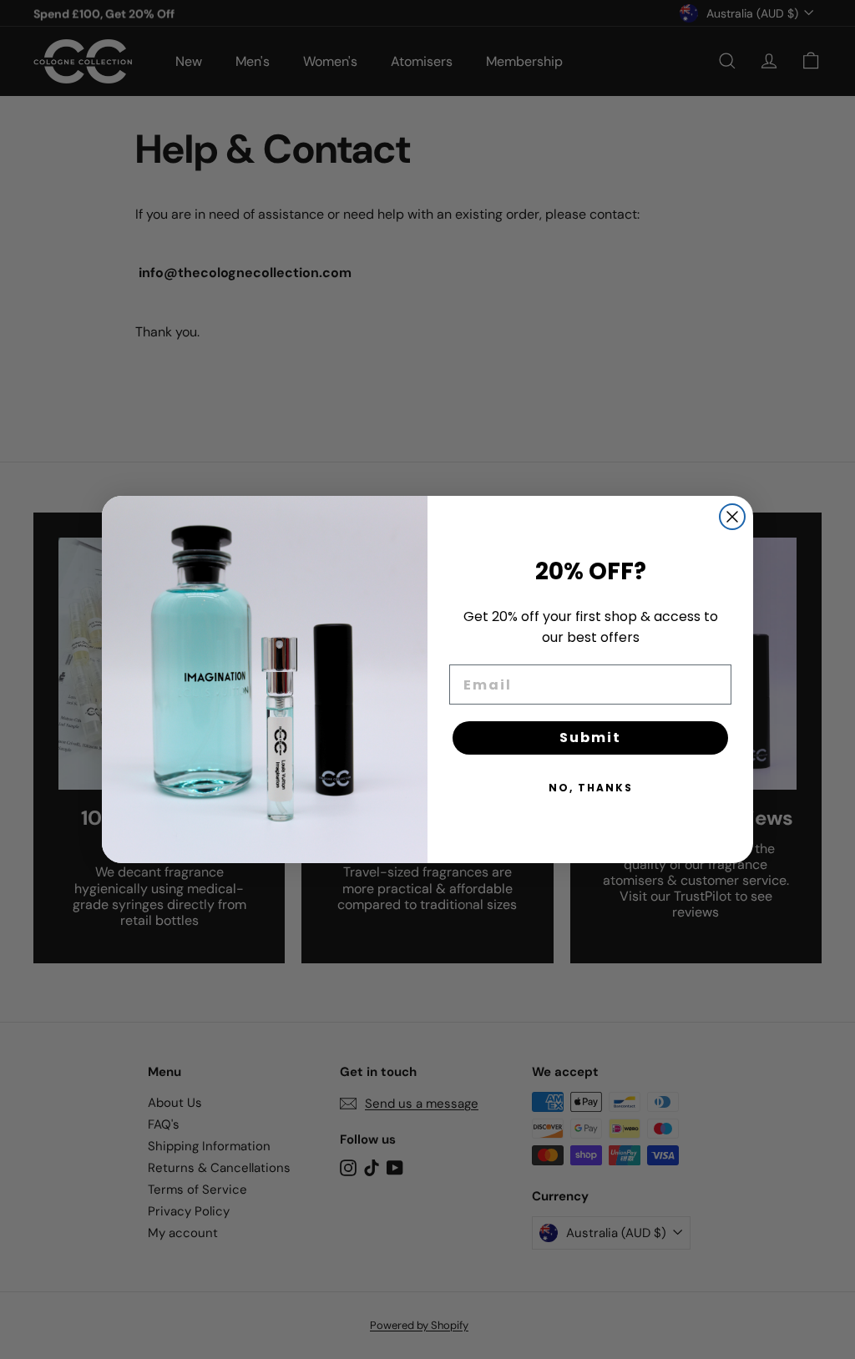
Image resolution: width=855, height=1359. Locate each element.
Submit (590, 737)
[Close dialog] (732, 516)
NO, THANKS (591, 788)
